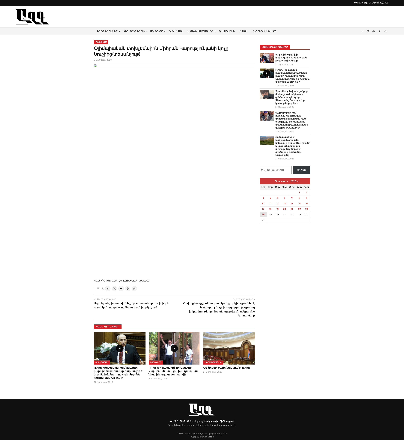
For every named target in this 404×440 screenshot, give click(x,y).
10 (263, 203)
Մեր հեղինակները (264, 31)
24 (263, 214)
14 (292, 203)
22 (299, 209)
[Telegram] (121, 288)
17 (263, 209)
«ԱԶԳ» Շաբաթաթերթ (200, 31)
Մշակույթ (156, 31)
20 (284, 209)
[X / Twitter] (114, 288)
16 (307, 203)
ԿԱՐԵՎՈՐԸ (155, 362)
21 (292, 209)
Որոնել (301, 169)
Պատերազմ (101, 42)
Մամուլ (243, 31)
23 (306, 209)
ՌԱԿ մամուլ (176, 31)
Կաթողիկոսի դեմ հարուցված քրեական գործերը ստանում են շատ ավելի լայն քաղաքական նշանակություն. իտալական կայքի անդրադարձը (291, 120)
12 (277, 203)
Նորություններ (107, 31)
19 (277, 209)
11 (270, 203)
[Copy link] (134, 288)
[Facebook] (107, 288)
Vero (210, 437)
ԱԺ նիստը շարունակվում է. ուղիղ (226, 367)
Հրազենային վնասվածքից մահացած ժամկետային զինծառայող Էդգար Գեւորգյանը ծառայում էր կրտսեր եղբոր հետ (291, 97)
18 (270, 209)
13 (285, 203)
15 (299, 203)
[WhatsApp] (127, 288)
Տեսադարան (227, 31)
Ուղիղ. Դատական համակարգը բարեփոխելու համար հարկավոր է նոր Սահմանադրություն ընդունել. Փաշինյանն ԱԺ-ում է (292, 76)
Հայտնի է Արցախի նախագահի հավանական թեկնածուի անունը (291, 57)
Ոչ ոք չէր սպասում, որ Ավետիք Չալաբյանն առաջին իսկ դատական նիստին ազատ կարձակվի (174, 371)
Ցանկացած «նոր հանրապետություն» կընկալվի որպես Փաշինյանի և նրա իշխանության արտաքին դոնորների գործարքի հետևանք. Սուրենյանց (292, 146)
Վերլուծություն (134, 31)
